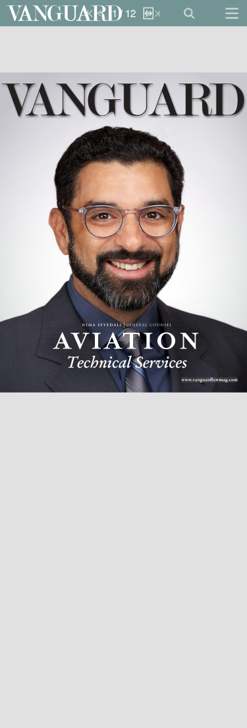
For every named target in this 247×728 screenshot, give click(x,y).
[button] (64, 13)
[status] (123, 13)
